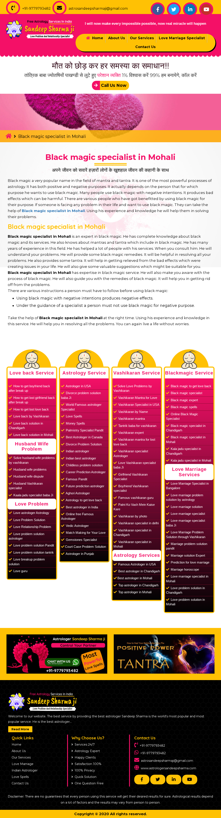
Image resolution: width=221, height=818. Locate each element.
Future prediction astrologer (84, 486)
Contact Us (145, 47)
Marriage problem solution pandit (186, 546)
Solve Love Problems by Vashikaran (133, 388)
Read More (20, 729)
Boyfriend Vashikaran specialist (131, 488)
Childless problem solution (84, 465)
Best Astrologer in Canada (84, 437)
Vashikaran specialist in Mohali (132, 544)
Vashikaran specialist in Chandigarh (132, 532)
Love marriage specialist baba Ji (185, 523)
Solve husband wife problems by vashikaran (32, 460)
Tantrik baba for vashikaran (136, 426)
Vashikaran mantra (131, 418)
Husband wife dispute (28, 476)
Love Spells (73, 416)
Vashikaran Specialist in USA (138, 404)
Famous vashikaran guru (135, 498)
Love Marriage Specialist (182, 38)
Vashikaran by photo (132, 516)
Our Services (142, 38)
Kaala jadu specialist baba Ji (33, 495)
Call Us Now (113, 85)
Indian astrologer (77, 451)
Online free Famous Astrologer (77, 516)
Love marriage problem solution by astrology (184, 497)
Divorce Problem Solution (83, 444)
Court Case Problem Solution (85, 546)
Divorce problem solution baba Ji (81, 395)
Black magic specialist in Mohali (110, 157)
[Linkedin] (190, 9)
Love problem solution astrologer (26, 536)
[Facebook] (158, 9)
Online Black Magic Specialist (182, 416)
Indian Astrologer (25, 770)
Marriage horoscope (184, 569)
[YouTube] (206, 9)
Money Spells (75, 423)
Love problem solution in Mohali (185, 602)
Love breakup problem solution (27, 561)
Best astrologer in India (81, 507)
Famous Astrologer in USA (136, 564)
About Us (116, 38)
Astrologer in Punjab (79, 554)
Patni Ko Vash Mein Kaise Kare (134, 507)
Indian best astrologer (80, 458)
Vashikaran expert (130, 432)
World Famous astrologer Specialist (81, 407)
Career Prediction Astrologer (85, 472)
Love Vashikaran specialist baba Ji (135, 465)
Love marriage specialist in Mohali (187, 578)
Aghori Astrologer (77, 493)
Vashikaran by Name (132, 412)
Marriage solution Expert (187, 555)
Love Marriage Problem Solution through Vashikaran (185, 534)
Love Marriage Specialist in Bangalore (187, 486)
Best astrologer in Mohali (134, 578)
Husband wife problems (30, 469)
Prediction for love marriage (189, 562)
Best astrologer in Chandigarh (138, 571)
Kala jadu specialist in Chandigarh (183, 451)
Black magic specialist (186, 393)
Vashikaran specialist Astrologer (131, 453)
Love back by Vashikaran (31, 416)
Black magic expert (184, 400)
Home (97, 38)
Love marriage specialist (187, 513)
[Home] (9, 136)
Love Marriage (22, 764)
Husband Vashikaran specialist (26, 486)
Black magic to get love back (190, 386)
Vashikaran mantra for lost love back (134, 442)
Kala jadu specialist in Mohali (190, 460)
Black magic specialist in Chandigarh (185, 428)
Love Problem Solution (29, 520)
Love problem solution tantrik (33, 552)
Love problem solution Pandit (33, 545)
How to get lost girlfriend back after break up (32, 400)
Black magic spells (183, 407)
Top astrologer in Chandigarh (137, 585)
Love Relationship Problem (32, 527)
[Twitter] (174, 9)
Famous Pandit (76, 479)
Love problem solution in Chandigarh (185, 590)
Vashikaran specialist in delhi (138, 523)
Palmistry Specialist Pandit (84, 430)
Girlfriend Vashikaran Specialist (131, 477)
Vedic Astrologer (77, 526)
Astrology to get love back (83, 500)
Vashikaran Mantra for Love (137, 398)
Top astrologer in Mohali (134, 592)
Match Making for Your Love (85, 532)
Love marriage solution (186, 507)
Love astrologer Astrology (31, 513)
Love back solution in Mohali (33, 435)
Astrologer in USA (78, 386)
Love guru (20, 571)
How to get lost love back (31, 409)
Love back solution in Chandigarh (26, 425)
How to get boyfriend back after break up (29, 388)
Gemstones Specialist (81, 540)
